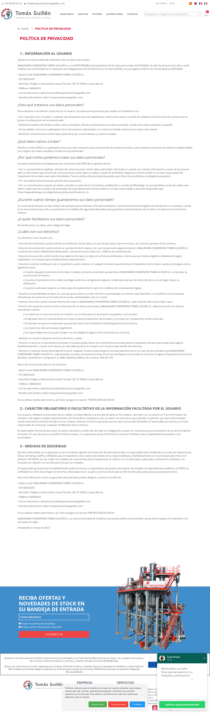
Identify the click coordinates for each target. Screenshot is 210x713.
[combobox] (172, 14)
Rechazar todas (118, 704)
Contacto (132, 14)
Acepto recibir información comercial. (41, 627)
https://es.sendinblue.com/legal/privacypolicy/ (146, 176)
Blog (172, 3)
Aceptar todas (97, 704)
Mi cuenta (161, 3)
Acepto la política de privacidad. (38, 623)
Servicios (83, 14)
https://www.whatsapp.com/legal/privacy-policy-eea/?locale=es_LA (53, 192)
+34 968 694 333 (153, 700)
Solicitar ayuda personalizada (182, 704)
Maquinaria (67, 14)
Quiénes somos (114, 14)
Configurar (137, 704)
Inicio (25, 29)
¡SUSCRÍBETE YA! (54, 634)
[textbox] (172, 14)
